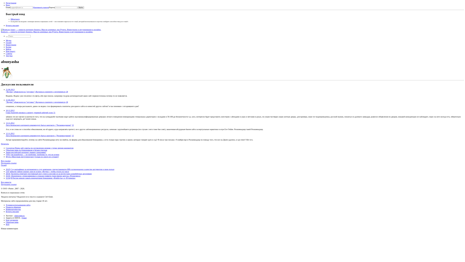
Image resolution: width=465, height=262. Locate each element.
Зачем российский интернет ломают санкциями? (26, 152)
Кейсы (8, 49)
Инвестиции (11, 45)
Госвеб (8, 43)
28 (67, 92)
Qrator (24, 218)
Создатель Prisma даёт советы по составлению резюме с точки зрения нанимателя (39, 148)
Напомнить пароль (41, 7)
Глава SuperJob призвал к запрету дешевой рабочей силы (29, 113)
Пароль (44, 7)
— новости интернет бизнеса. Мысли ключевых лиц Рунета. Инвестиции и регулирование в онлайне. (47, 32)
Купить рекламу (12, 26)
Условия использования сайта (18, 205)
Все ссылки (6, 161)
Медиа (8, 40)
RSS (7, 224)
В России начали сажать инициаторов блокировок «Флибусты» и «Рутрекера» (43, 178)
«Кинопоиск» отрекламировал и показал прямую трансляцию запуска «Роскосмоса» (46, 176)
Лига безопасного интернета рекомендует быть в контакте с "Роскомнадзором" (38, 125)
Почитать (5, 144)
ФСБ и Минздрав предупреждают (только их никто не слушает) (32, 157)
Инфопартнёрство (13, 209)
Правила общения (13, 207)
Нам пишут (10, 51)
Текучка (9, 56)
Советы (9, 54)
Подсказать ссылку (9, 163)
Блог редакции (12, 220)
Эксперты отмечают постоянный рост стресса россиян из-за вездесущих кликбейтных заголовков (51, 174)
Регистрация (11, 3)
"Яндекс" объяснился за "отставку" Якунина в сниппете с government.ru (36, 92)
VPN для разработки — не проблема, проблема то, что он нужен (32, 155)
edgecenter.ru (19, 216)
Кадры (8, 47)
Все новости (6, 182)
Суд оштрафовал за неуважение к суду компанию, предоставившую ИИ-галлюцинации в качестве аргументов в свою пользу (62, 169)
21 (54, 113)
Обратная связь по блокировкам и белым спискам (26, 150)
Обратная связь (12, 222)
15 (73, 125)
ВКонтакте (15, 19)
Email (8, 7)
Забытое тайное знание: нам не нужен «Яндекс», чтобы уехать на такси (39, 172)
